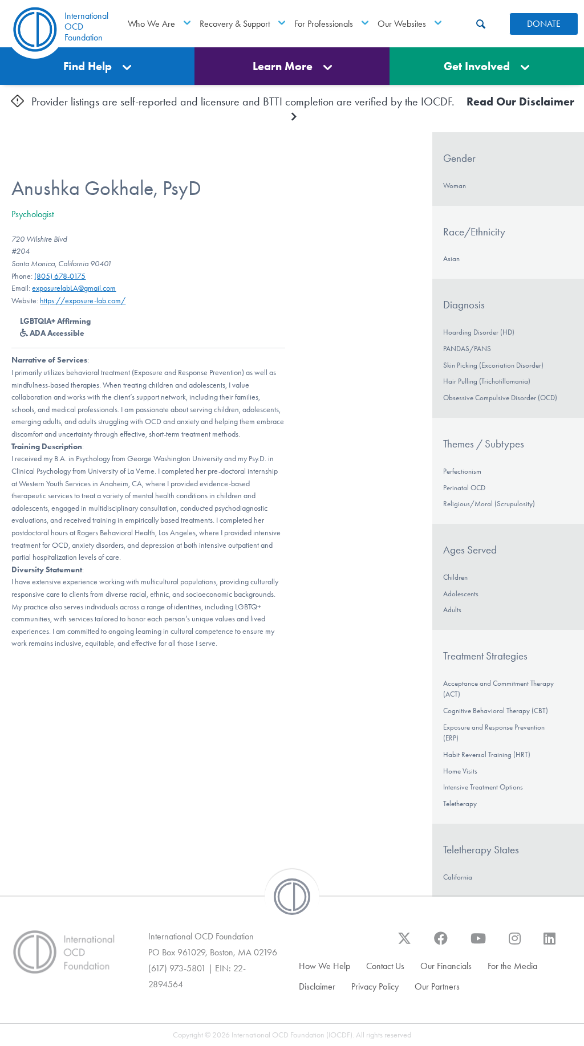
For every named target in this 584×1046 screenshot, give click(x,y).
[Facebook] (441, 944)
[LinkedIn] (549, 944)
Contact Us (385, 965)
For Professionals (323, 23)
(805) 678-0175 (60, 276)
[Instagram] (514, 944)
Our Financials (446, 965)
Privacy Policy (375, 986)
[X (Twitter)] (404, 944)
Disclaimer (317, 986)
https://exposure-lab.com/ (82, 301)
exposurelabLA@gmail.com (74, 288)
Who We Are (151, 23)
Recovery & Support (235, 23)
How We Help (324, 965)
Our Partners (437, 986)
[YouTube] (478, 944)
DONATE (544, 23)
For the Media (512, 965)
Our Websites (402, 23)
